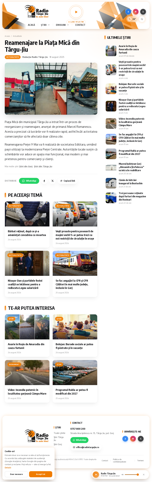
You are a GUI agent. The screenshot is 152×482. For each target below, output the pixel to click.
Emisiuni (61, 24)
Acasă (31, 24)
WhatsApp (31, 180)
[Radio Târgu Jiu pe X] (143, 12)
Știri (44, 24)
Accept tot (40, 474)
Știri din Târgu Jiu (43, 166)
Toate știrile (59, 433)
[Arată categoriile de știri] (49, 25)
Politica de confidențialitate (119, 460)
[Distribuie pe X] (52, 181)
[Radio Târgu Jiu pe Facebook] (128, 12)
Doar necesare (16, 474)
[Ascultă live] (76, 12)
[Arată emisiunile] (68, 25)
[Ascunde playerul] (144, 475)
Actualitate (17, 36)
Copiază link (69, 180)
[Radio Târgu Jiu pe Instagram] (136, 12)
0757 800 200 (77, 428)
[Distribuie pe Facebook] (44, 181)
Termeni (140, 460)
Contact (80, 24)
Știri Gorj (58, 444)
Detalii (8, 467)
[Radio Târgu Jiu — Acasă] (36, 11)
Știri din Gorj (25, 166)
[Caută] (142, 19)
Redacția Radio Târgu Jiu (35, 57)
